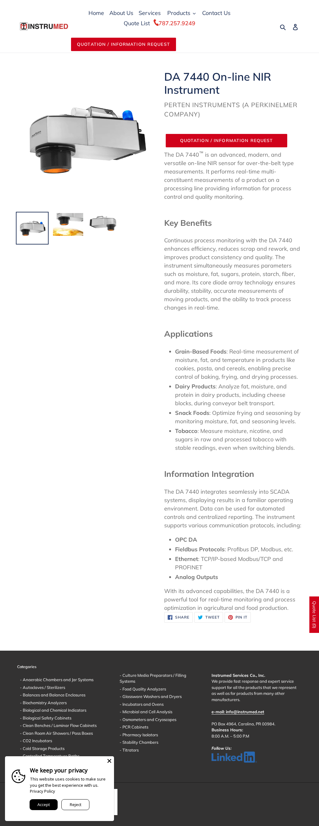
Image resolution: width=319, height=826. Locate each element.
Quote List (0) (314, 614)
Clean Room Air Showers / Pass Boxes (57, 733)
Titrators (130, 750)
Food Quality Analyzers (143, 688)
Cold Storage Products (43, 748)
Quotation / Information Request (123, 44)
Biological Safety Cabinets (46, 717)
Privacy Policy (42, 791)
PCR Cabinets (134, 726)
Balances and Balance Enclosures (53, 694)
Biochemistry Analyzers (44, 702)
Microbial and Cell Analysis (146, 711)
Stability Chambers (139, 742)
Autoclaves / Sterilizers (43, 687)
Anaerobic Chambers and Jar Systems (57, 679)
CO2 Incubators (37, 740)
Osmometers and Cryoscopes (148, 719)
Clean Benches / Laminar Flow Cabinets (59, 725)
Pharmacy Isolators (139, 734)
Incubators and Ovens (142, 704)
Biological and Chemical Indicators (54, 710)
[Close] (109, 761)
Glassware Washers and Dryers (151, 696)
